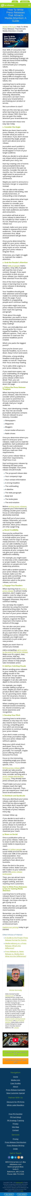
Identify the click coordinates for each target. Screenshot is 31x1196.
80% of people (14, 266)
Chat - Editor (22, 1194)
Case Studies (15, 1083)
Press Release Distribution (15, 1142)
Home (5, 27)
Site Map (15, 1127)
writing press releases (18, 506)
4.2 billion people (15, 849)
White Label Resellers (15, 1105)
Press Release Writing (15, 1145)
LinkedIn (16, 1027)
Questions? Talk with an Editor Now (15, 1053)
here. (22, 1191)
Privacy (15, 1124)
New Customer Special (15, 1093)
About (15, 1086)
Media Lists (15, 1080)
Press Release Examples (15, 1090)
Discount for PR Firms (15, 1102)
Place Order (25, 1)
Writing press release (11, 768)
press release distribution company (13, 777)
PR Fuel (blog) (15, 1117)
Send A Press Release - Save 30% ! (15, 1061)
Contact (15, 1130)
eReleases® (19, 1182)
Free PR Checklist (15, 1114)
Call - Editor (9, 1194)
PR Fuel (12, 27)
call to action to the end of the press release (15, 651)
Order (15, 1149)
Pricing (15, 1139)
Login (15, 1)
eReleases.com (9, 995)
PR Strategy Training (15, 1120)
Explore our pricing (10, 927)
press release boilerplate (12, 873)
